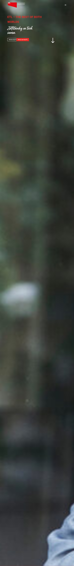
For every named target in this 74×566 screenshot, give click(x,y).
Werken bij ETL (13, 39)
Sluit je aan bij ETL (23, 39)
